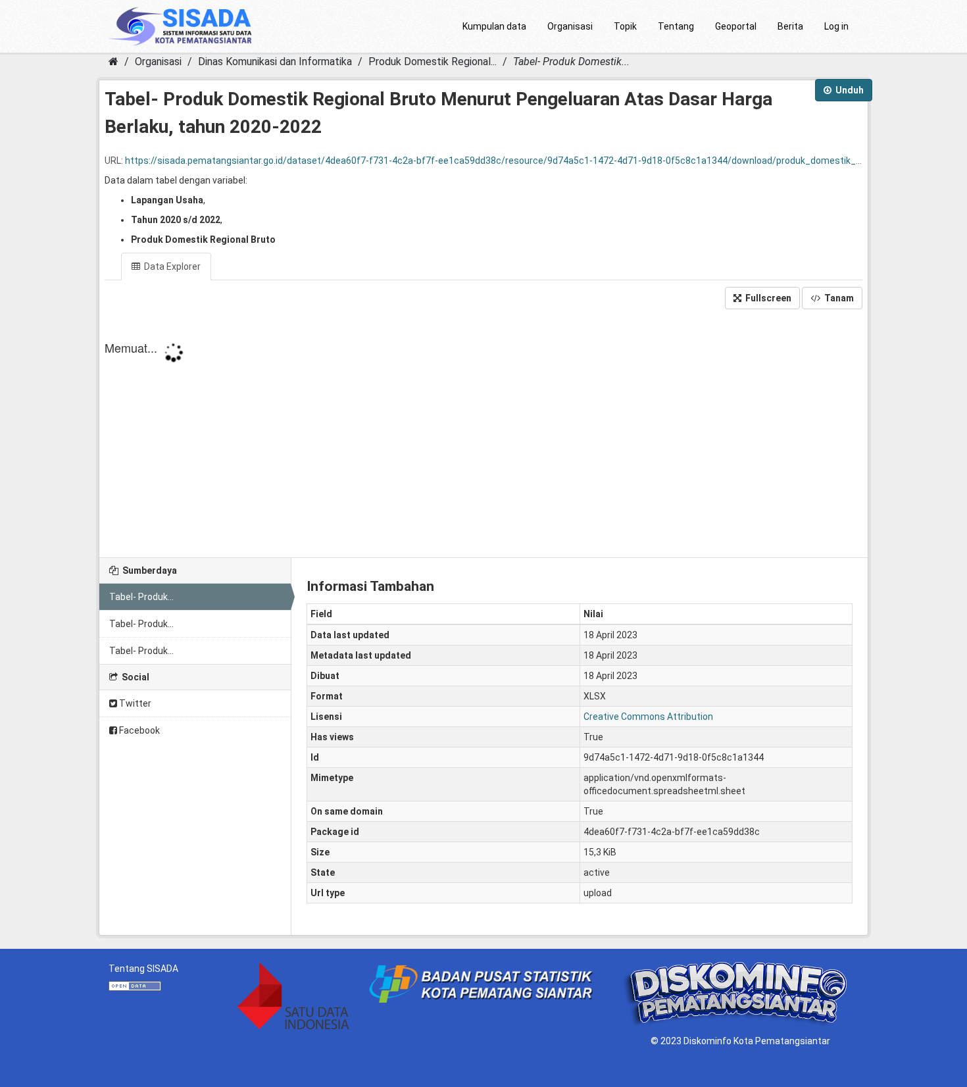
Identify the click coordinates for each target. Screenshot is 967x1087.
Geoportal (735, 26)
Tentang (676, 26)
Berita (790, 26)
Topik (625, 26)
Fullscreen (767, 298)
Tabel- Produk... (141, 597)
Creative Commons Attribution (648, 716)
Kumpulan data (494, 26)
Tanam (838, 298)
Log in (836, 26)
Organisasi (570, 26)
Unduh (848, 90)
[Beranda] (113, 61)
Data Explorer (171, 266)
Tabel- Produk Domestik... (571, 61)
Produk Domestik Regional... (432, 61)
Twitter (134, 703)
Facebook (138, 730)
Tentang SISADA (143, 968)
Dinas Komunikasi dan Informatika (275, 61)
